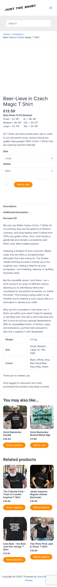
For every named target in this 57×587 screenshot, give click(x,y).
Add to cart (23, 184)
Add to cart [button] (39, 445)
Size (5, 151)
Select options (14, 445)
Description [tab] (9, 206)
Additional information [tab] (15, 212)
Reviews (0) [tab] (10, 218)
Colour (7, 164)
